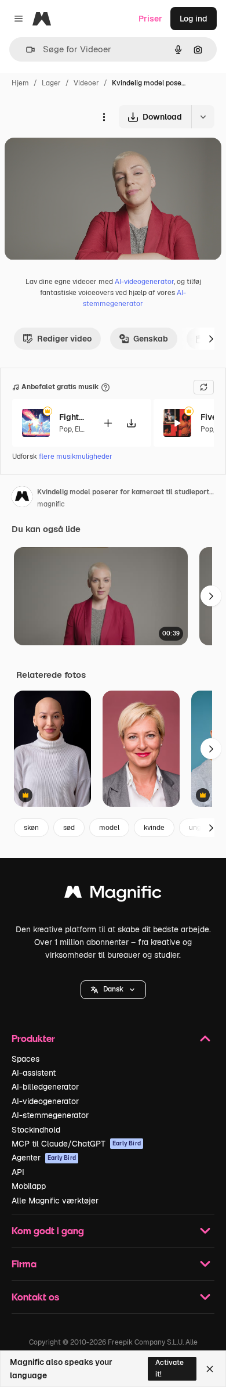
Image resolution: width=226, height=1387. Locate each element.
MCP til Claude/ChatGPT (76, 1143)
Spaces (25, 1059)
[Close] (209, 1369)
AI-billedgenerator (45, 1086)
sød (69, 827)
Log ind (193, 18)
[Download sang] (131, 423)
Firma (24, 1263)
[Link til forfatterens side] (22, 498)
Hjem (20, 83)
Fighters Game (73, 417)
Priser (150, 18)
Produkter (33, 1038)
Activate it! (169, 1368)
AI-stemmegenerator (50, 1115)
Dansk (113, 989)
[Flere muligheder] (103, 116)
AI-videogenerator (144, 281)
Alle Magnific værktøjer (55, 1200)
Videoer (86, 83)
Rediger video (64, 338)
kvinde (154, 827)
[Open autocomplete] (26, 49)
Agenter (44, 1157)
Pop (65, 429)
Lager (51, 83)
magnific (51, 504)
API (18, 1172)
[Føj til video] (107, 423)
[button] (113, 989)
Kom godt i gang (48, 1230)
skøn (31, 827)
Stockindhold (36, 1129)
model (109, 827)
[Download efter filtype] (202, 116)
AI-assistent (34, 1073)
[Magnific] (113, 895)
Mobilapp (29, 1186)
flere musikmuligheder (75, 456)
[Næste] (211, 339)
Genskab (150, 338)
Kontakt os (35, 1297)
